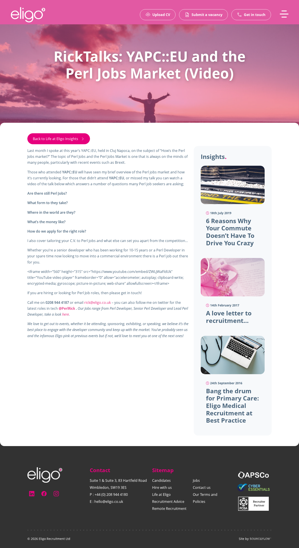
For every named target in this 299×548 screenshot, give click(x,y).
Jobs (196, 480)
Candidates (161, 480)
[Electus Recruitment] (44, 474)
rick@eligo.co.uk (97, 302)
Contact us (202, 487)
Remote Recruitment (169, 508)
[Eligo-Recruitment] (28, 14)
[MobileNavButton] (284, 14)
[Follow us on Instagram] (56, 493)
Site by (244, 539)
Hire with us (162, 487)
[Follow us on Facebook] (44, 493)
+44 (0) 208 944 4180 (111, 494)
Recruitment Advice (168, 501)
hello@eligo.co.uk (108, 501)
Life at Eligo (161, 494)
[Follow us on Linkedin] (31, 493)
